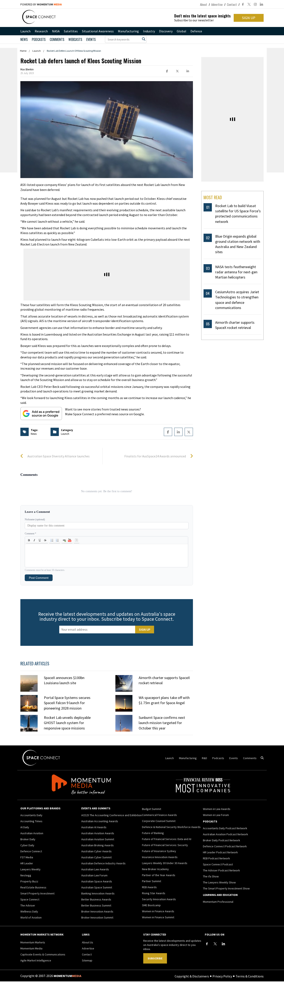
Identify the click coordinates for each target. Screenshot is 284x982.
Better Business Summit (96, 905)
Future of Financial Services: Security (165, 845)
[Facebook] (207, 944)
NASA (56, 31)
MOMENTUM (49, 4)
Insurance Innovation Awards (160, 857)
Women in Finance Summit (158, 917)
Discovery (166, 31)
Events (91, 39)
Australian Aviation (31, 833)
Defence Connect (31, 851)
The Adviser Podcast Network (221, 870)
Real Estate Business (33, 887)
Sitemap (87, 960)
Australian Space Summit (96, 887)
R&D (204, 758)
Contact (232, 4)
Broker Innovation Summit (97, 917)
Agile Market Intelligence (35, 960)
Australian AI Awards (93, 827)
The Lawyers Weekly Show (219, 882)
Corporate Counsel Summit (158, 821)
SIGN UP (248, 17)
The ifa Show (211, 876)
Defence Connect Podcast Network (225, 846)
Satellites (71, 31)
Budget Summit (151, 809)
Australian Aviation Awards (97, 833)
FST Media (26, 857)
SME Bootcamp (151, 905)
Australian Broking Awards (97, 845)
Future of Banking (153, 833)
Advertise (217, 4)
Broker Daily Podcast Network (221, 840)
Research (41, 31)
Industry (149, 31)
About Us (87, 942)
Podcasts (218, 758)
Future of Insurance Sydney (159, 851)
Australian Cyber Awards (96, 851)
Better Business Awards (96, 899)
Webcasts (75, 39)
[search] (144, 39)
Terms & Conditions (250, 976)
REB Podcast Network (216, 858)
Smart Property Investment (37, 893)
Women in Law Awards (216, 809)
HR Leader (26, 863)
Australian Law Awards (95, 869)
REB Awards (149, 887)
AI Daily (24, 827)
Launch (25, 31)
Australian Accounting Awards (99, 821)
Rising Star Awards (153, 893)
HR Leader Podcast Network (220, 852)
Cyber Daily (27, 845)
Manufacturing (128, 31)
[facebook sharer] (167, 71)
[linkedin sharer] (188, 71)
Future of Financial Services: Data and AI (166, 839)
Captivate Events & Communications (42, 954)
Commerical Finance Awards (159, 815)
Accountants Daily (31, 815)
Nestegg (25, 875)
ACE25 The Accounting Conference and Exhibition (111, 815)
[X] (215, 944)
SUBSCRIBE (155, 958)
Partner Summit (151, 881)
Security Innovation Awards (159, 899)
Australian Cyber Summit (96, 857)
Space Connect (29, 899)
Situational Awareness (98, 31)
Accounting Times (31, 821)
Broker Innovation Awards (97, 911)
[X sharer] (177, 71)
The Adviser (27, 905)
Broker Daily (27, 839)
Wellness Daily (29, 911)
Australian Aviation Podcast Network (225, 834)
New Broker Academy (155, 869)
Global (181, 31)
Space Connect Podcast (218, 864)
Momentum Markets (32, 942)
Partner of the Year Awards (158, 875)
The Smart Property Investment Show (226, 888)
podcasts (39, 39)
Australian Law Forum (94, 875)
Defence (196, 31)
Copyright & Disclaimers (192, 976)
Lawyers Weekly (30, 869)
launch (65, 434)
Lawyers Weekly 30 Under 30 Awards (164, 863)
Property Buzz (29, 881)
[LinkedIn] (223, 944)
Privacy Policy (222, 976)
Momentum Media (31, 948)
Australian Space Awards (96, 881)
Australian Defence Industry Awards (103, 863)
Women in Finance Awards (158, 911)
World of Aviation (31, 917)
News (24, 39)
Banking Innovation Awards (98, 893)
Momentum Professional (218, 902)
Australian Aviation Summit (97, 839)
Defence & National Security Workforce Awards (171, 827)
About (203, 4)
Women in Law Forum (216, 815)
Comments (57, 39)
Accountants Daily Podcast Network (225, 828)
